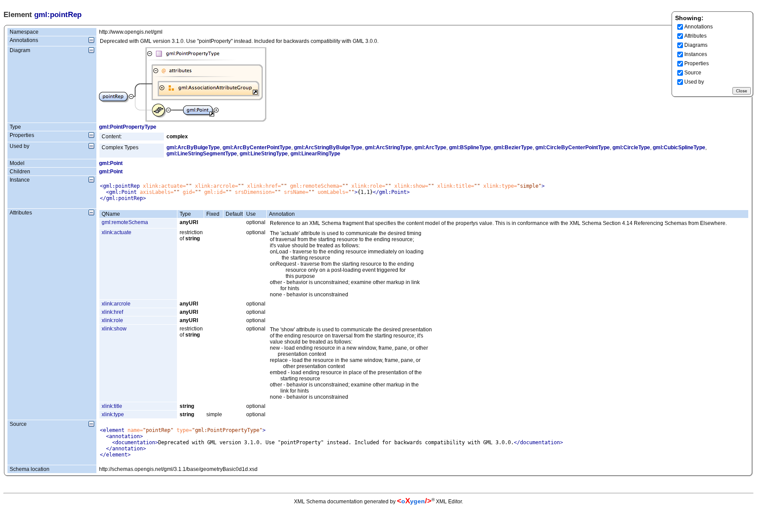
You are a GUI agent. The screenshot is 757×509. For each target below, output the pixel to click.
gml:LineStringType (264, 154)
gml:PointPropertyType (127, 127)
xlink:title (112, 406)
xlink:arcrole (116, 304)
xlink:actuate (116, 232)
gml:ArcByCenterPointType (257, 147)
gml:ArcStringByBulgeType (328, 147)
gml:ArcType (430, 147)
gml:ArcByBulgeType (193, 147)
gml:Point (111, 163)
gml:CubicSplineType (679, 147)
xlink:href (112, 312)
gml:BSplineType (470, 147)
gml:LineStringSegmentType (201, 154)
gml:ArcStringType (388, 147)
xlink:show (114, 329)
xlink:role (112, 320)
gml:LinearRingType (315, 154)
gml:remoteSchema (125, 222)
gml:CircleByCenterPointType (572, 147)
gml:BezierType (513, 147)
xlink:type (113, 414)
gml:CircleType (631, 147)
